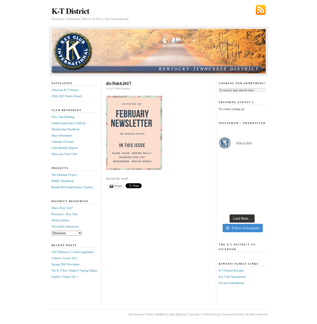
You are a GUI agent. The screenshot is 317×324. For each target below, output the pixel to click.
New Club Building (63, 117)
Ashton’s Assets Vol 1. (65, 258)
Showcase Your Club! (65, 154)
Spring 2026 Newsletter (65, 264)
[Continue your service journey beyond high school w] (242, 168)
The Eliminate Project (64, 175)
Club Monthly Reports (65, 148)
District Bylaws (61, 220)
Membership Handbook (65, 129)
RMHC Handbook (63, 181)
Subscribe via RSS (261, 10)
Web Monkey (177, 314)
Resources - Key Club (65, 214)
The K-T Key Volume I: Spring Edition (74, 270)
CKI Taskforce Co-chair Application (73, 252)
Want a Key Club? (62, 208)
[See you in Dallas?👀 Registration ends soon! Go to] (242, 197)
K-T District (70, 11)
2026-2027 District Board (67, 96)
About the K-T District (65, 90)
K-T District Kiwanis (231, 270)
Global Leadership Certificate (69, 123)
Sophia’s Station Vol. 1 (65, 276)
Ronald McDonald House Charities (72, 187)
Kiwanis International (231, 283)
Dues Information (62, 135)
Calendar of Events (63, 141)
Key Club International (232, 276)
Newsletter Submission (65, 226)
